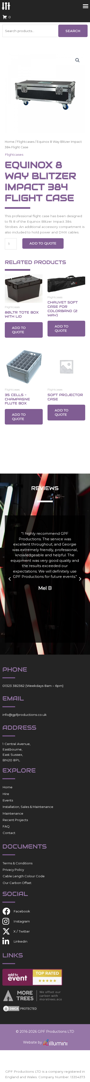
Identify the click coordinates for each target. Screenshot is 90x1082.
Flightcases (25, 142)
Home (9, 142)
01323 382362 (13, 686)
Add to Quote (43, 243)
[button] (77, 60)
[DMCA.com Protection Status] (20, 1008)
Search (73, 31)
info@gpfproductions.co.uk (24, 715)
